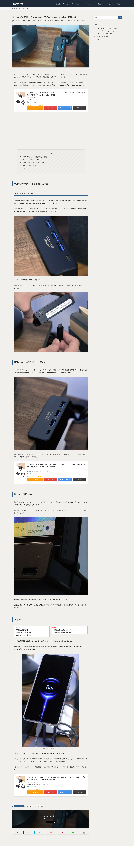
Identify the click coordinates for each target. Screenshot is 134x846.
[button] (17, 832)
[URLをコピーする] (84, 832)
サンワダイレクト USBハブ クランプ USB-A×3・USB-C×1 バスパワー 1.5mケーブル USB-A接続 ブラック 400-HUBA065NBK (56, 94)
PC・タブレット (19, 806)
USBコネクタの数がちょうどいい (34, 162)
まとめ (25, 168)
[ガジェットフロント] (18, 3)
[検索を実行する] (120, 17)
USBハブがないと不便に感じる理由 (35, 157)
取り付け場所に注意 (29, 165)
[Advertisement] (51, 130)
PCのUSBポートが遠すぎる (34, 159)
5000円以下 (30, 806)
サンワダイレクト (38, 806)
